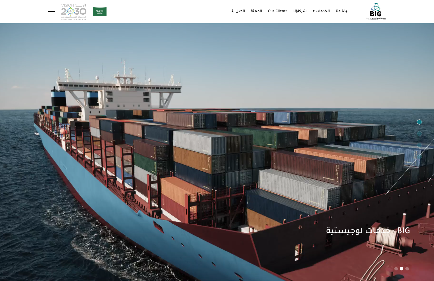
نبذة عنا (342, 12)
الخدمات (321, 12)
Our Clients (277, 12)
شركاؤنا (300, 12)
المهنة (256, 12)
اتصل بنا (238, 12)
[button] (407, 268)
